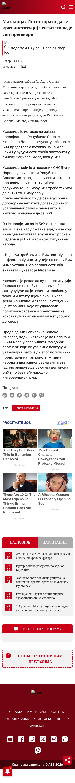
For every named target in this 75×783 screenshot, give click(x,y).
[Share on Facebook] (12, 395)
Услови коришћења (52, 719)
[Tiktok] (65, 739)
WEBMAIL (37, 726)
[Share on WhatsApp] (34, 395)
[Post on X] (26, 395)
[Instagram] (32, 739)
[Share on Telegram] (19, 395)
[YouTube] (10, 739)
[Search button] (63, 7)
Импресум (36, 711)
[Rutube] (54, 739)
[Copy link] (4, 395)
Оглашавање (17, 719)
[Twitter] (43, 739)
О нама (15, 711)
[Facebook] (21, 739)
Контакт (58, 711)
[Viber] (37, 750)
